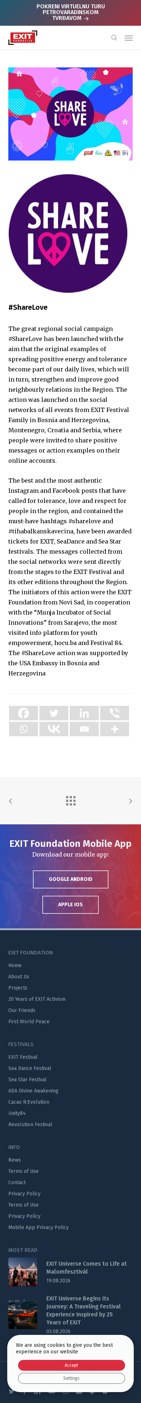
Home (15, 965)
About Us (18, 977)
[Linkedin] (84, 713)
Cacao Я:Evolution (28, 1102)
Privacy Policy (24, 1194)
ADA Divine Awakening (33, 1091)
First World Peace (29, 1022)
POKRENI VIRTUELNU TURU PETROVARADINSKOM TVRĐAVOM (71, 12)
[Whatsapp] (23, 729)
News (14, 1160)
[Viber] (114, 713)
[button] (129, 37)
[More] (114, 729)
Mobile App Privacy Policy (38, 1227)
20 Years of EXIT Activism (36, 999)
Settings (71, 1378)
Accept (71, 1365)
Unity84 (17, 1113)
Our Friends (21, 1010)
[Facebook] (23, 713)
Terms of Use (23, 1171)
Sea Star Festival (27, 1080)
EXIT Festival (23, 1057)
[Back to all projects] (70, 799)
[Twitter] (53, 713)
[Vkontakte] (53, 729)
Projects (17, 988)
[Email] (84, 729)
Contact (17, 1182)
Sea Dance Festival (29, 1068)
